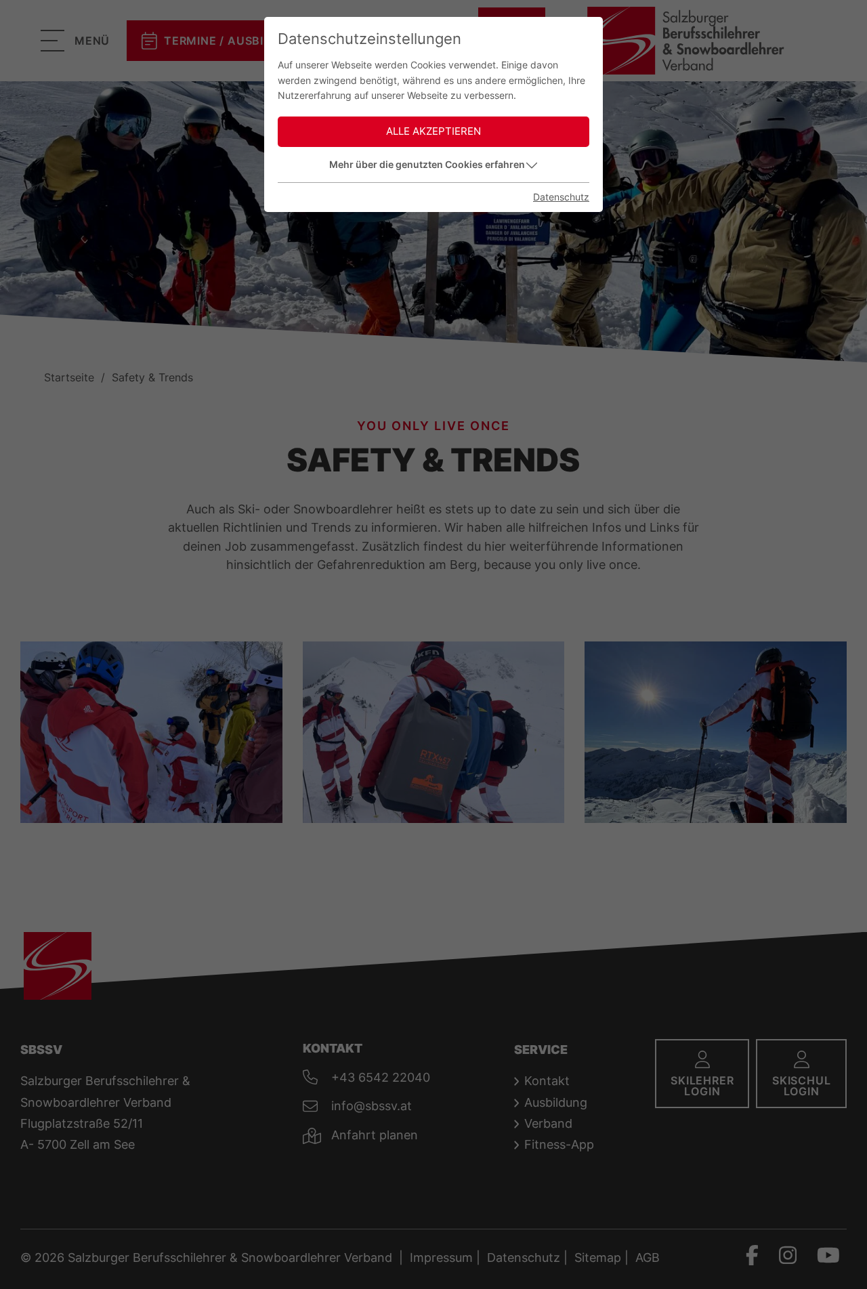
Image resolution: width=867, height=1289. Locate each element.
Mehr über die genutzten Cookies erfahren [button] (427, 164)
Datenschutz (561, 197)
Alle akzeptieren (433, 131)
